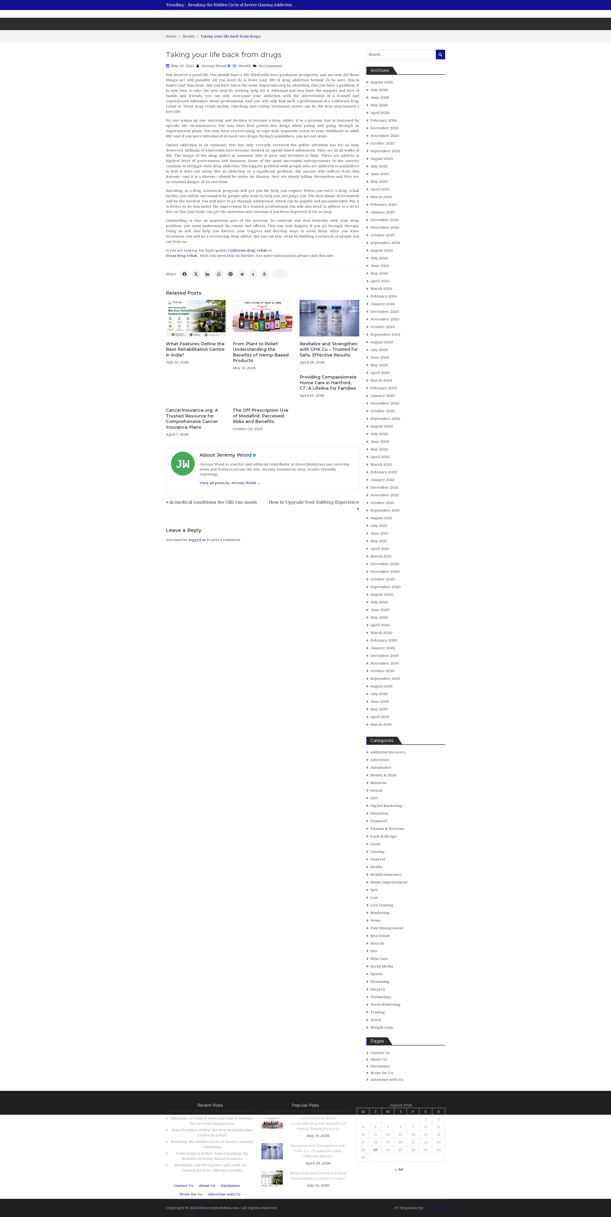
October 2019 (382, 671)
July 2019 (379, 694)
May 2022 (379, 449)
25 (375, 1150)
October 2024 (382, 235)
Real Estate (380, 936)
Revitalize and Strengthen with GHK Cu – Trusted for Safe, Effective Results (329, 349)
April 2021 (379, 548)
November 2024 (384, 227)
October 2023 (382, 327)
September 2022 (385, 418)
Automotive (380, 767)
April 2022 (380, 457)
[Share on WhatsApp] (218, 274)
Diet (374, 798)
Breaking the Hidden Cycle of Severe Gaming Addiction (240, 5)
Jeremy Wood (213, 66)
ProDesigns (434, 1208)
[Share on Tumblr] (253, 274)
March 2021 (380, 556)
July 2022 (379, 434)
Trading (377, 1012)
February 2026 (383, 120)
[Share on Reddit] (241, 274)
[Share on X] (195, 274)
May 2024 (379, 273)
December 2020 (384, 564)
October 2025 (382, 143)
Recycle (377, 943)
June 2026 (379, 97)
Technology (380, 997)
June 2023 (379, 357)
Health (245, 66)
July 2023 (379, 350)
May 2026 (379, 105)
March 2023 (381, 380)
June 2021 (379, 533)
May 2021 (378, 541)
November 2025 (384, 136)
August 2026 (381, 82)
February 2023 (383, 388)
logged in (197, 540)
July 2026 (379, 90)
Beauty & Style (383, 775)
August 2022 (381, 426)
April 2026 (380, 113)
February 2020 (383, 640)
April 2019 (379, 717)
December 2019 (384, 656)
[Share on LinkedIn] (207, 274)
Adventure (380, 760)
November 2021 (384, 495)
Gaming (377, 851)
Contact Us (380, 1053)
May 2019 (379, 709)
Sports (376, 974)
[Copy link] (280, 274)
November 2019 (384, 663)
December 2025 (384, 128)
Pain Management (386, 928)
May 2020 (379, 617)
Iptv (374, 890)
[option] (260, 5)
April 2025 (380, 189)
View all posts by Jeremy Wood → (230, 483)
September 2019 (385, 678)
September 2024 (385, 243)
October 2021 (382, 503)
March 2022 (381, 464)
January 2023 (382, 396)
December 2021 (384, 487)
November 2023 (384, 319)
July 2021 (378, 526)
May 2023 (379, 365)
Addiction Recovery (388, 752)
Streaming (380, 981)
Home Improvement (388, 882)
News (375, 920)
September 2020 (385, 587)
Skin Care (379, 959)
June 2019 (379, 701)
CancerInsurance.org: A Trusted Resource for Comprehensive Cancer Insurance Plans (192, 419)
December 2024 (384, 220)
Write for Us (381, 1073)
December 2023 (384, 311)
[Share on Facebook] (184, 274)
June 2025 (379, 174)
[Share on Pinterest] (230, 274)
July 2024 (379, 258)
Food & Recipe (383, 836)
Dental (376, 790)
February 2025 (383, 204)
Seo (373, 951)
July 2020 (379, 602)
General (377, 859)
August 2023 (381, 342)
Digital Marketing (386, 806)
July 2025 (379, 166)
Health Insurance (385, 874)
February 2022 (383, 472)
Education (379, 813)
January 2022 (382, 480)
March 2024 (381, 289)
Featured (378, 821)
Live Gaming (382, 905)
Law (374, 897)
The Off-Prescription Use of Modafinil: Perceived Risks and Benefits (261, 416)
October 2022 (382, 411)
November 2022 (384, 403)
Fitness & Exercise (387, 829)
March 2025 (381, 197)
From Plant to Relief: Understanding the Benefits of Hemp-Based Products (261, 352)
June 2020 (379, 610)
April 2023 (380, 373)
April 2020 (380, 625)
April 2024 (380, 281)
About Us (378, 1059)
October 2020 (382, 579)
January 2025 (382, 212)
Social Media (381, 966)
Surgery (377, 989)
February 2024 (383, 296)
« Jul (399, 1169)
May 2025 (379, 181)
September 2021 (385, 510)
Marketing (380, 913)
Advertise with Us (386, 1079)
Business (378, 783)
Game (375, 844)
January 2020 (382, 648)
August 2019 (381, 686)
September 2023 (385, 334)
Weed (375, 1020)
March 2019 (381, 724)
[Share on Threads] (264, 274)
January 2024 (382, 304)
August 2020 (381, 594)
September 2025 (385, 151)
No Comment (270, 66)
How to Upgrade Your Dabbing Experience (314, 502)
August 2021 (381, 518)
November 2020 (385, 571)
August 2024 (381, 250)
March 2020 (381, 633)
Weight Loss (381, 1027)
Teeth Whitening (385, 1004)
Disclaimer (380, 1066)
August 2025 (381, 159)
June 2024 (379, 266)
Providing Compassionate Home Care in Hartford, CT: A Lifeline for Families (328, 382)
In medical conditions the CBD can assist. (213, 502)
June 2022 (379, 441)
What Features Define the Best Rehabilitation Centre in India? (195, 349)
